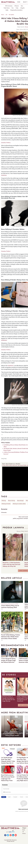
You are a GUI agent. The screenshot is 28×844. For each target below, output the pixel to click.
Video (17, 8)
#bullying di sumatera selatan (19, 503)
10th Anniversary (8, 6)
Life (6, 14)
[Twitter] (8, 835)
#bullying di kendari (6, 503)
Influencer (16, 6)
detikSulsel (4, 340)
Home (2, 14)
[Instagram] (10, 835)
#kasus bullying (11, 500)
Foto (13, 8)
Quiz (22, 6)
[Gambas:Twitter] (5, 142)
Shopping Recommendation (16, 10)
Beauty (23, 829)
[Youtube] (16, 835)
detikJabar (4, 175)
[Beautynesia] (8, 2)
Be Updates (11, 14)
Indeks (7, 10)
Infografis (22, 8)
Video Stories (7, 8)
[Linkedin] (13, 835)
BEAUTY (25, 2)
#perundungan (20, 500)
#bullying (4, 500)
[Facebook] (5, 835)
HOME (18, 2)
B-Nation (24, 833)
